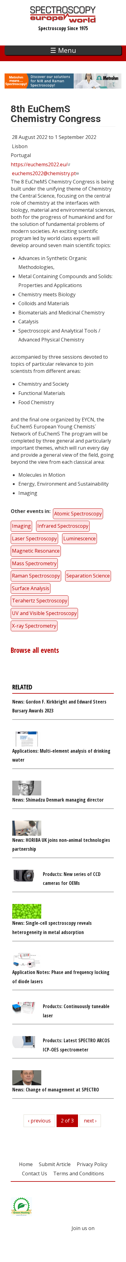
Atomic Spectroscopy (78, 513)
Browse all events (35, 650)
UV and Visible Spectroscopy (44, 613)
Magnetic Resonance (36, 550)
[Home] (63, 19)
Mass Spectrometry (34, 563)
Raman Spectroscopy (36, 575)
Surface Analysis (30, 588)
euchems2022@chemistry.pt (44, 173)
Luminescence (79, 538)
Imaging (21, 526)
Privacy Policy (92, 1164)
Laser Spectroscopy (34, 538)
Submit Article (55, 1164)
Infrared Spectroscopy (62, 526)
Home (26, 1164)
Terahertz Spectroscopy (39, 600)
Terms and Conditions (78, 1173)
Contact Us (34, 1173)
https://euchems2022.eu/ (39, 164)
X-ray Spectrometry (34, 625)
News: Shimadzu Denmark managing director (58, 799)
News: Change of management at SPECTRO (55, 1089)
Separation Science (88, 575)
